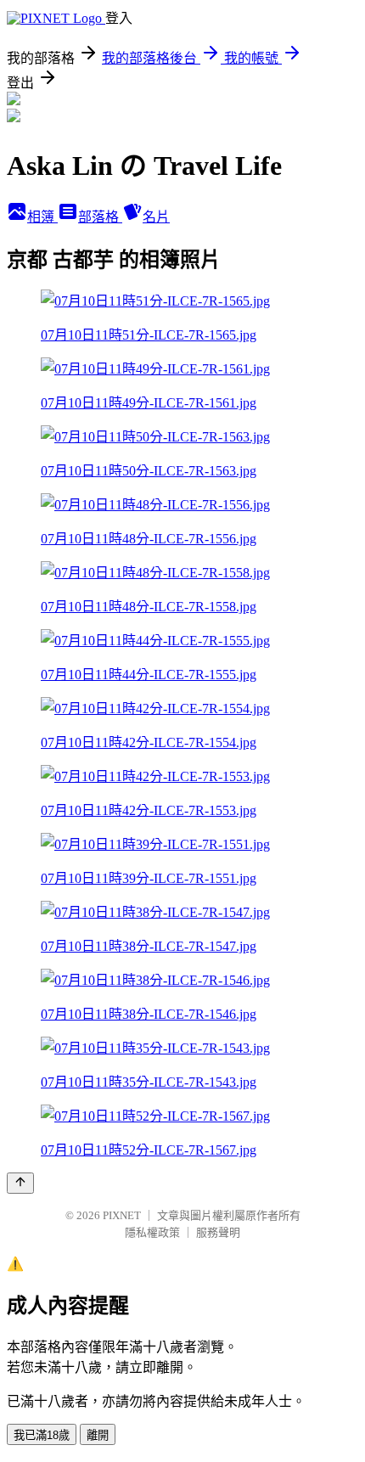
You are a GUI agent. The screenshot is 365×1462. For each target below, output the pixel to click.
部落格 (100, 217)
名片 (156, 217)
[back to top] (20, 1183)
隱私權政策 (152, 1232)
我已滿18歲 (42, 1435)
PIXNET (122, 1215)
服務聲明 (218, 1232)
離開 (98, 1435)
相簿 (42, 217)
